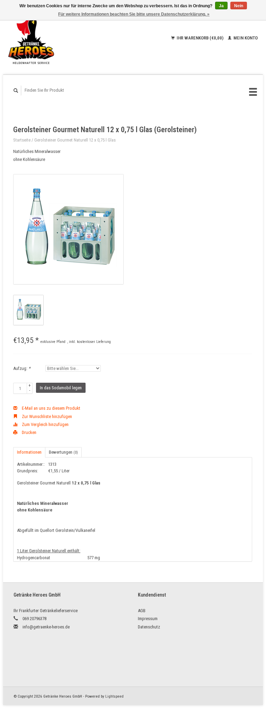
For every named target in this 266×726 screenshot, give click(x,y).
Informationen (29, 452)
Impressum (148, 618)
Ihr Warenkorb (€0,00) (200, 37)
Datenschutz (149, 626)
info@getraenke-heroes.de (46, 626)
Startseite (21, 140)
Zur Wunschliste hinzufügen (46, 416)
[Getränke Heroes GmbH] (51, 38)
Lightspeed (114, 696)
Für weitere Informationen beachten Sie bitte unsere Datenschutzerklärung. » (134, 14)
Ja (221, 5)
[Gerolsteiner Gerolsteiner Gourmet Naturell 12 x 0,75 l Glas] (68, 229)
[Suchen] (16, 90)
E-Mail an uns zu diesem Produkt (50, 408)
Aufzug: (21, 368)
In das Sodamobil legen (61, 387)
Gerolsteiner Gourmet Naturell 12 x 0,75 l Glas (75, 140)
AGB (141, 610)
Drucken (28, 432)
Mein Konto (245, 37)
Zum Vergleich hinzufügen (45, 424)
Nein (238, 5)
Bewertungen (63, 452)
